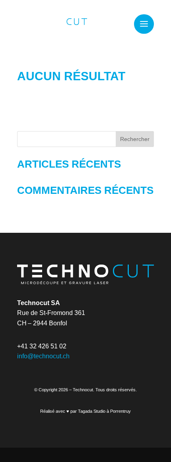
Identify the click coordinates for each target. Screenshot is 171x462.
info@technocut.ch (43, 356)
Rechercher (135, 139)
